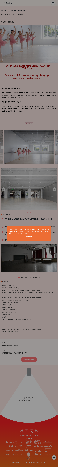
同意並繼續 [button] (29, 236)
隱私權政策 (24, 233)
